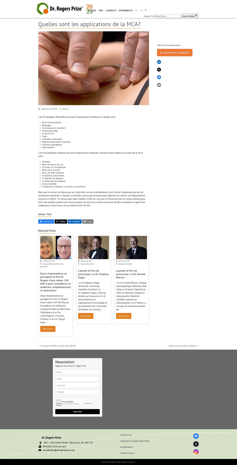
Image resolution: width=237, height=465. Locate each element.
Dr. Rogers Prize (114, 462)
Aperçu (66, 109)
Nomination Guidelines (176, 52)
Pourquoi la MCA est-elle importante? (57, 346)
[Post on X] (159, 70)
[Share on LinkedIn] (159, 62)
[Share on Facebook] (159, 77)
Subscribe (77, 411)
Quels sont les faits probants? (183, 346)
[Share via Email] (159, 85)
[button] (171, 10)
